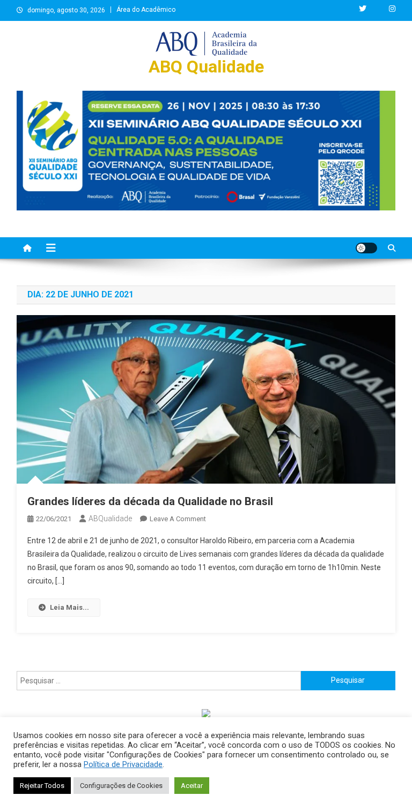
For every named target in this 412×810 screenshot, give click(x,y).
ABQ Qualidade (206, 66)
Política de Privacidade (123, 764)
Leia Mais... (69, 607)
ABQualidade (110, 518)
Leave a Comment (178, 519)
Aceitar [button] (192, 786)
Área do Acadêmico (145, 9)
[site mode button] (366, 248)
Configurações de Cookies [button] (121, 786)
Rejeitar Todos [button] (42, 786)
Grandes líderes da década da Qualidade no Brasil (150, 501)
